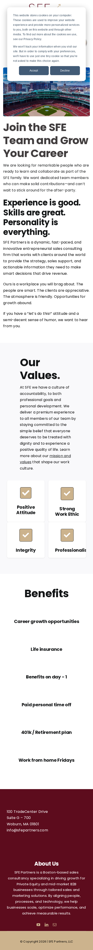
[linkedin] (46, 924)
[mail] (54, 924)
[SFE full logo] (45, 4)
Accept (34, 70)
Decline (65, 70)
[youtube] (38, 924)
